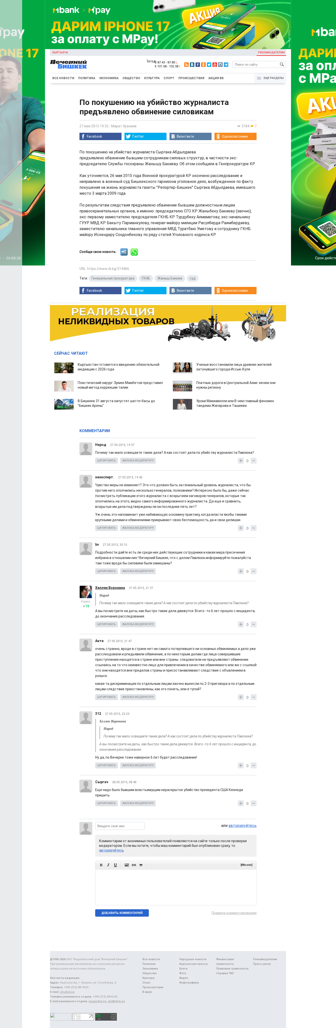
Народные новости (192, 959)
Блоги (183, 968)
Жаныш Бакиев (169, 278)
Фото (182, 973)
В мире (147, 992)
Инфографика (189, 982)
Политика (86, 78)
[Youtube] (215, 64)
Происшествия (191, 78)
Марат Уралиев (124, 126)
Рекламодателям (271, 52)
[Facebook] (198, 64)
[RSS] (186, 64)
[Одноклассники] (203, 64)
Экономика (109, 78)
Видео (183, 978)
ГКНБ (146, 278)
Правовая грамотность (232, 968)
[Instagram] (220, 64)
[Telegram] (226, 64)
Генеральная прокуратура (113, 278)
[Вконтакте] (192, 64)
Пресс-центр (262, 964)
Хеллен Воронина (110, 588)
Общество (131, 78)
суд (193, 278)
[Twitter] (209, 64)
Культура (152, 78)
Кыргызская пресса (193, 964)
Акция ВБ (216, 78)
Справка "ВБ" (225, 973)
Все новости (63, 78)
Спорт (169, 78)
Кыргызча (60, 52)
